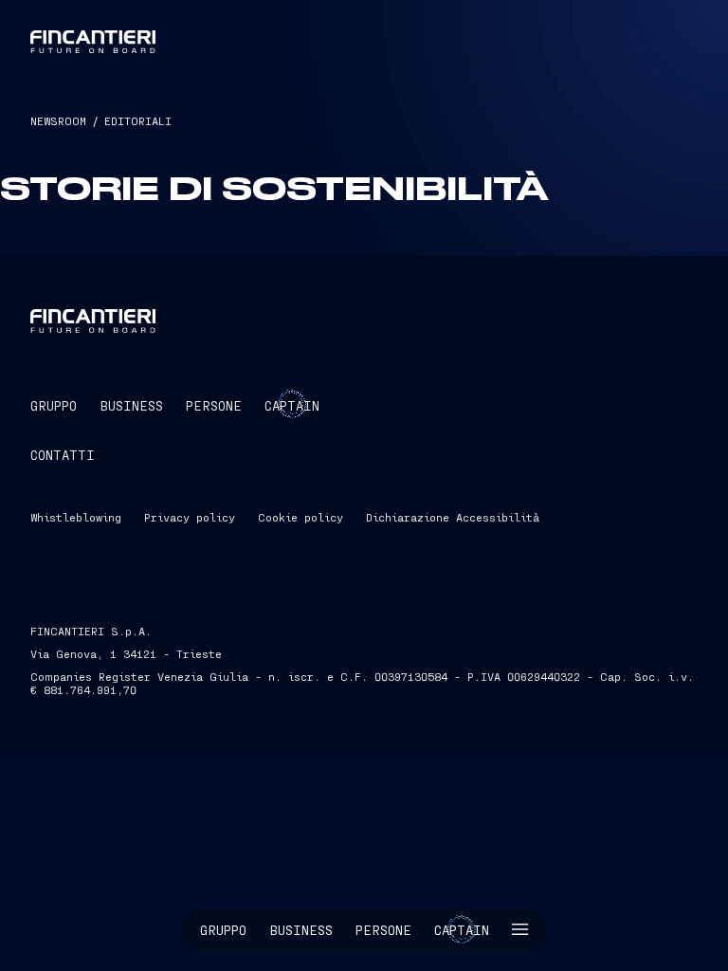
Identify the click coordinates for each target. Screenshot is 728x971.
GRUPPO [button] (53, 405)
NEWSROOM (58, 120)
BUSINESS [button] (131, 405)
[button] (520, 929)
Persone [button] (383, 930)
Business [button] (301, 930)
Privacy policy (189, 516)
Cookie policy (300, 516)
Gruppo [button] (223, 930)
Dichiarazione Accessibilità (452, 516)
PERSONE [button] (214, 405)
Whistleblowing (75, 516)
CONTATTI (62, 455)
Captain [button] (461, 930)
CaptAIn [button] (291, 405)
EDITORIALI (138, 120)
